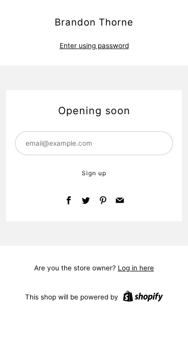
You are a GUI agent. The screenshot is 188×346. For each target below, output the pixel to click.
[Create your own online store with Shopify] (143, 297)
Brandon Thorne (94, 22)
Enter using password (94, 46)
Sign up (94, 173)
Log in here (136, 268)
